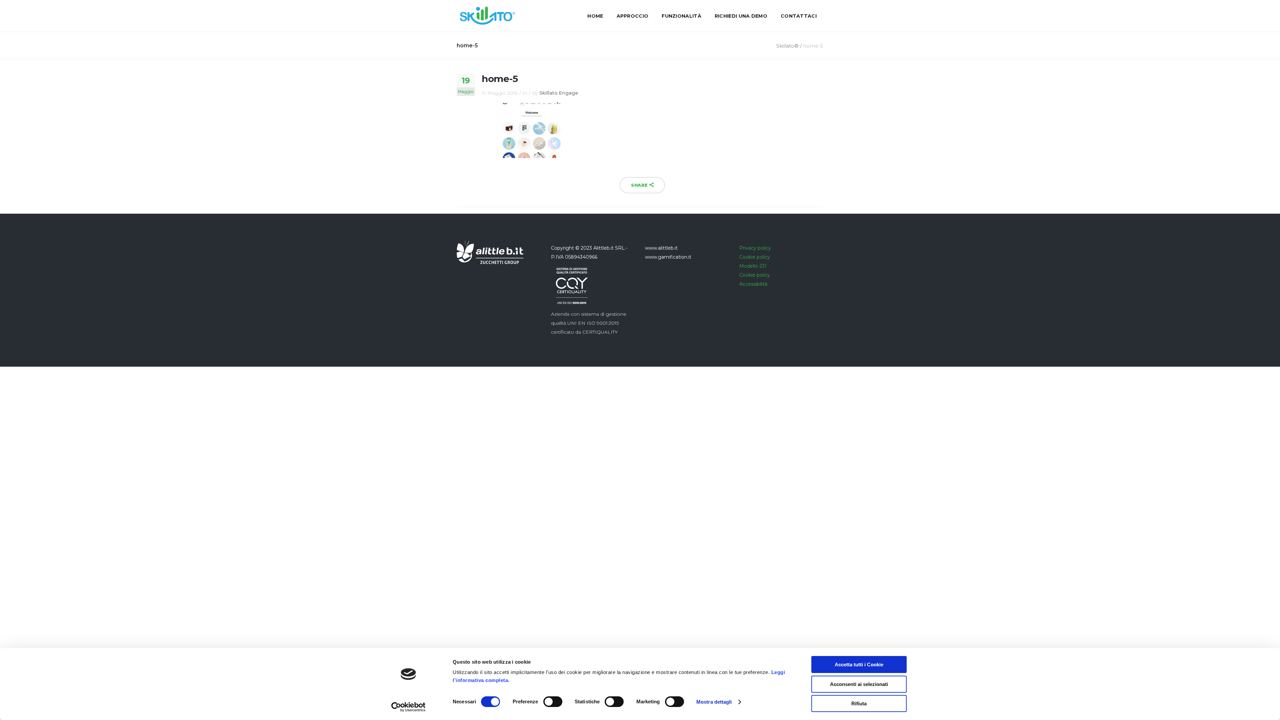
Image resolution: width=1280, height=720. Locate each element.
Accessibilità (753, 284)
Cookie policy (754, 257)
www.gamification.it (668, 257)
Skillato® (787, 45)
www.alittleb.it (661, 248)
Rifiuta (859, 703)
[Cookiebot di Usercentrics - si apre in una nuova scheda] (408, 707)
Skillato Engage (558, 93)
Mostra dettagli (714, 702)
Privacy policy (755, 248)
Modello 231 (753, 266)
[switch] (552, 701)
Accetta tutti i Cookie (859, 664)
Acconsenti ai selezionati (859, 684)
